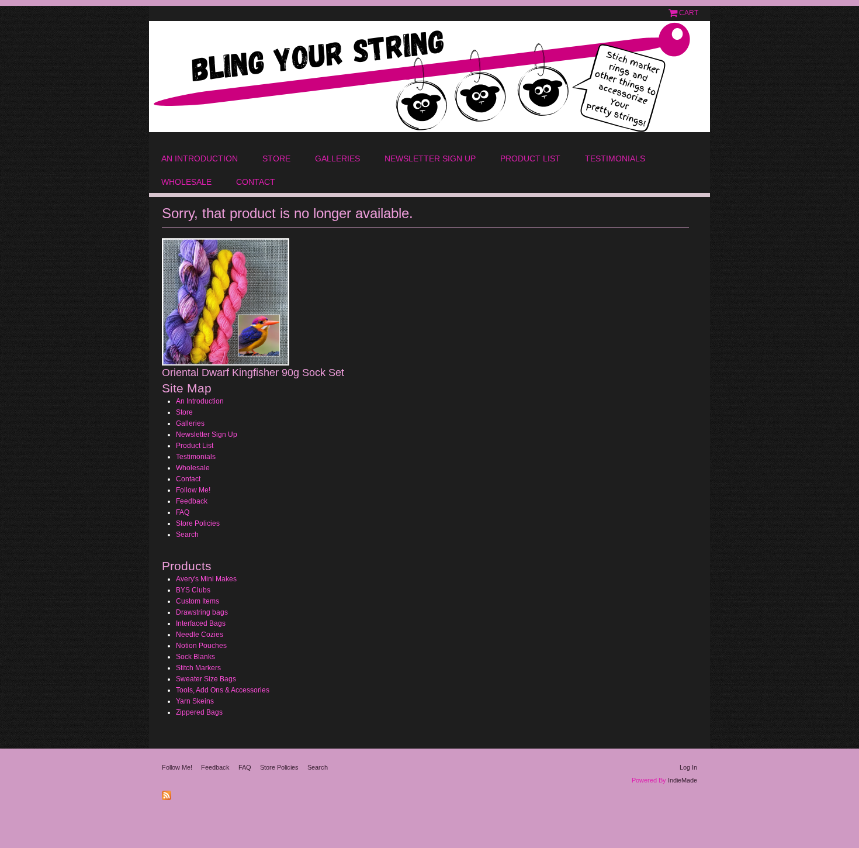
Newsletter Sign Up (430, 158)
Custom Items (197, 601)
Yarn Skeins (195, 701)
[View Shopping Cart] (674, 13)
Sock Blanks (195, 657)
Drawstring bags (202, 612)
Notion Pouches (201, 646)
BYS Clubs (193, 590)
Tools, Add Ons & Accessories (222, 690)
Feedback (191, 501)
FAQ (182, 512)
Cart (688, 13)
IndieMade (682, 780)
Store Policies (198, 523)
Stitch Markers (198, 668)
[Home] (429, 76)
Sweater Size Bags (206, 679)
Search (187, 534)
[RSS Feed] (168, 793)
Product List (530, 158)
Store (276, 158)
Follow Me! (193, 490)
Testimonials (615, 158)
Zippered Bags (199, 712)
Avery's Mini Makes (206, 579)
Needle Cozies (199, 634)
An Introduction (199, 158)
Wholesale (186, 182)
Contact (255, 182)
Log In (688, 767)
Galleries (337, 158)
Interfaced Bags (201, 623)
